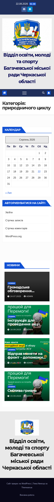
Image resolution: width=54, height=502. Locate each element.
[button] (43, 93)
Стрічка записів (14, 220)
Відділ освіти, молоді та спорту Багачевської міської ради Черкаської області (27, 68)
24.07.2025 (16, 296)
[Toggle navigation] (24, 92)
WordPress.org (13, 236)
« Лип (8, 193)
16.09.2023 (16, 330)
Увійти (9, 212)
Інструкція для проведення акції (24, 322)
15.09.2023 (16, 363)
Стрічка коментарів (16, 228)
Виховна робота (27, 495)
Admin (29, 296)
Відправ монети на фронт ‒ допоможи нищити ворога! (25, 357)
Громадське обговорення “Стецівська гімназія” (27, 291)
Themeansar (26, 487)
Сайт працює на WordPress (19, 483)
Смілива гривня (22, 390)
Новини (11, 283)
